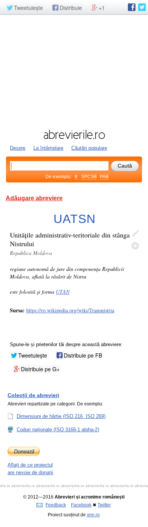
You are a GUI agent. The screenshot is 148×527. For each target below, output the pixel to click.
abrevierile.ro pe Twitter (142, 7)
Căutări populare (89, 148)
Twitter (104, 505)
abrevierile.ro (74, 134)
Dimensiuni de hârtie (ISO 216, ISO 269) (61, 416)
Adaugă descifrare (135, 246)
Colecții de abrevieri (33, 395)
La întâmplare (48, 148)
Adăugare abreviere (34, 198)
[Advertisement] (74, 71)
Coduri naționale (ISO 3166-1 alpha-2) (58, 429)
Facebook (81, 505)
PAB (104, 176)
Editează (135, 233)
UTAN (62, 291)
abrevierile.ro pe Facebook (131, 7)
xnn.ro (93, 515)
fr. (76, 176)
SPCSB (89, 176)
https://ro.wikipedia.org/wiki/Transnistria (70, 310)
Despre (17, 148)
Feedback (56, 505)
